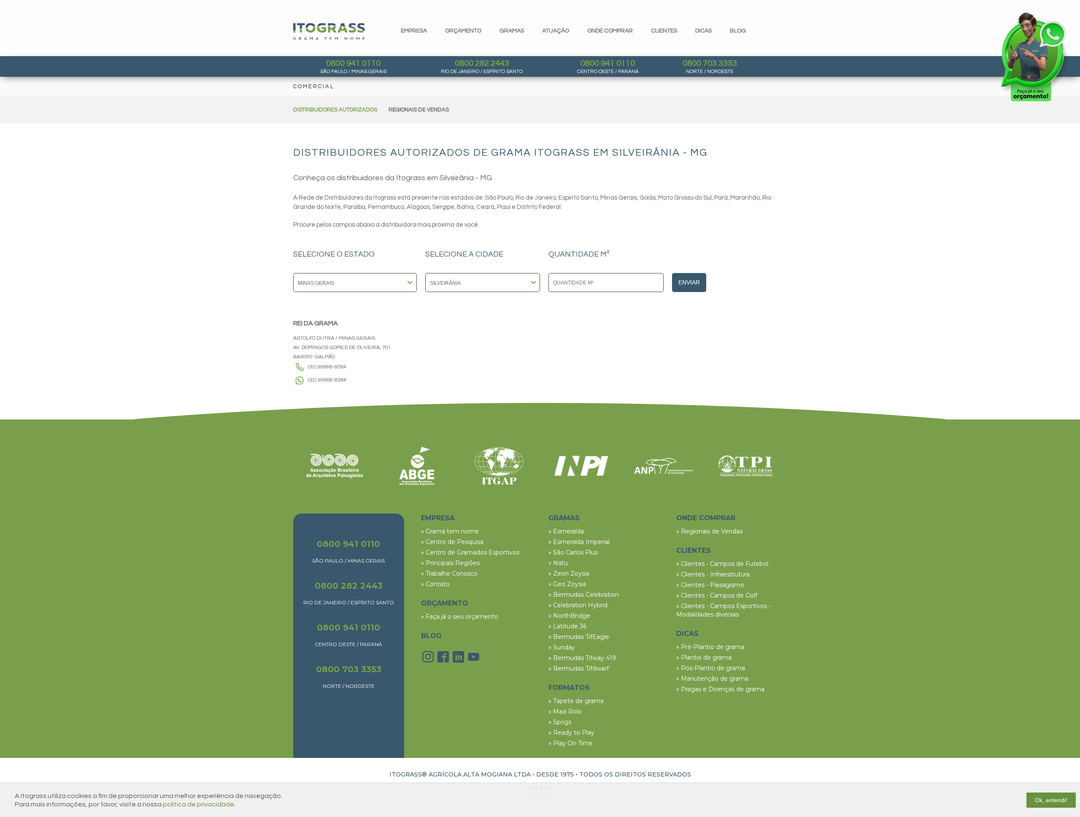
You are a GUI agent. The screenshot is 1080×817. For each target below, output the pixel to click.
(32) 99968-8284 (327, 367)
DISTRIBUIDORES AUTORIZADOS (335, 110)
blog (738, 31)
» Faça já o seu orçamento (459, 616)
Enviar (689, 282)
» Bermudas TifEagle (578, 637)
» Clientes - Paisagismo (710, 585)
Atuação (555, 31)
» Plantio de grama (704, 657)
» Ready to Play (571, 732)
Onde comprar (610, 31)
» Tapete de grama (576, 701)
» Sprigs (559, 722)
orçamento (463, 31)
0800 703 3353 (710, 63)
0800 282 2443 (482, 63)
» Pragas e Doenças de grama (720, 689)
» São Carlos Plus (573, 552)
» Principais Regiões (450, 563)
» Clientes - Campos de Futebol (722, 564)
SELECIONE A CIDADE (464, 254)
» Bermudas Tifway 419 (582, 658)
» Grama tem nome (450, 531)
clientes (664, 31)
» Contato (435, 584)
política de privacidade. (199, 804)
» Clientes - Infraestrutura (713, 574)
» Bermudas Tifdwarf (578, 668)
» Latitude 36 (567, 626)
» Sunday (561, 647)
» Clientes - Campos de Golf (716, 595)
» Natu (558, 563)
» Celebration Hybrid (578, 605)
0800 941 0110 (353, 63)
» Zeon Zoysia (568, 573)
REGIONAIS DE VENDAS (419, 110)
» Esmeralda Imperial (579, 542)
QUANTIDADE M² (579, 254)
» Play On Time (570, 743)
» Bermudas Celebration (583, 594)
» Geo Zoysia (567, 584)
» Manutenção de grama (712, 678)
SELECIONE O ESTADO (334, 254)
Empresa (414, 31)
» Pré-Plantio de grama (710, 647)
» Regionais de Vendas (709, 531)
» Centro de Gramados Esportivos (470, 552)
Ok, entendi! (1051, 800)
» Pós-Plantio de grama (710, 668)
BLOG (431, 636)
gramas (512, 31)
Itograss (329, 31)
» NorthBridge (569, 616)
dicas (703, 31)
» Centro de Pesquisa (452, 542)
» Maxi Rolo (565, 711)
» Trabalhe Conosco (449, 573)
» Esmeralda (566, 531)
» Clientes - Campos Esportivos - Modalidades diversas (723, 610)
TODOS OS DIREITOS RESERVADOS (635, 774)
